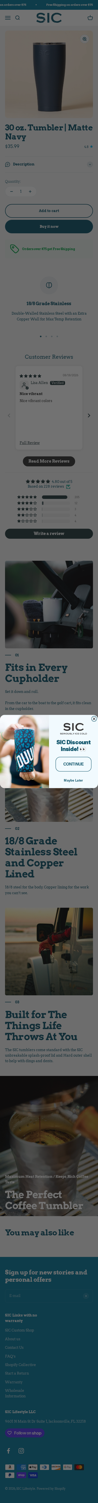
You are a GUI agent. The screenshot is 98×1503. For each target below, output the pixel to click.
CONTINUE (73, 764)
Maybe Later (73, 780)
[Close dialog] (94, 718)
